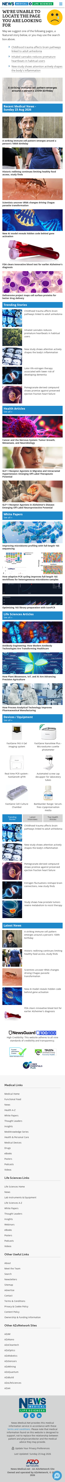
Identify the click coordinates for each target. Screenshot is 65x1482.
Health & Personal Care (16, 1137)
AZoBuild (9, 1377)
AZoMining (10, 1366)
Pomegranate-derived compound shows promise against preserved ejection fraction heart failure (42, 390)
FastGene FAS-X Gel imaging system (17, 745)
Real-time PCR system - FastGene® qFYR (17, 775)
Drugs (7, 1148)
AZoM (7, 1334)
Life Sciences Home (14, 1186)
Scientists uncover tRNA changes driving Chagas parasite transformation (41, 973)
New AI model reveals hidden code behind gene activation (42, 990)
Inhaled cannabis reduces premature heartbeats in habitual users (42, 333)
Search (8, 1273)
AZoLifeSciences (12, 1382)
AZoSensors (10, 1361)
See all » (8, 411)
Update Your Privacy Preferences (32, 1448)
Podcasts (9, 1164)
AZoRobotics (10, 1355)
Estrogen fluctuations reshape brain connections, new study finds (43, 884)
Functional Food (12, 1099)
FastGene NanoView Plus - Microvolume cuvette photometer (48, 746)
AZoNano (9, 1339)
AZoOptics (9, 1350)
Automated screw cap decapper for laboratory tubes (48, 776)
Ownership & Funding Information (22, 1317)
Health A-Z (9, 1110)
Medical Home (12, 1093)
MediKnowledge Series (16, 1131)
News (7, 1104)
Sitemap (8, 1284)
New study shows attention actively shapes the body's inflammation (37, 68)
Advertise (9, 1290)
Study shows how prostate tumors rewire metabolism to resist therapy (43, 904)
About (7, 1263)
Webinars (9, 1224)
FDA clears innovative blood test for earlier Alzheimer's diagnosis (43, 1010)
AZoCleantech (11, 1344)
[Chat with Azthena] (57, 1475)
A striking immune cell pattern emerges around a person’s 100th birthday (42, 934)
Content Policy (11, 1311)
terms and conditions (19, 1429)
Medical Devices (12, 1142)
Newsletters (10, 1279)
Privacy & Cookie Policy (16, 1306)
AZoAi (7, 1388)
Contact (8, 1295)
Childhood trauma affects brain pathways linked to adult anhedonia (43, 312)
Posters (8, 1158)
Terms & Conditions (14, 1301)
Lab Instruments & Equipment (20, 1197)
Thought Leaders (13, 1120)
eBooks (8, 1153)
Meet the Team (12, 1268)
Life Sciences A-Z (13, 1202)
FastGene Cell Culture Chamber (16, 805)
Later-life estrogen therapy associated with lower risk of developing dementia (39, 371)
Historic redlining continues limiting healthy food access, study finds (43, 952)
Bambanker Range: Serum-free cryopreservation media (48, 807)
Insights (8, 1126)
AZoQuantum (11, 1371)
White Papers (11, 1115)
